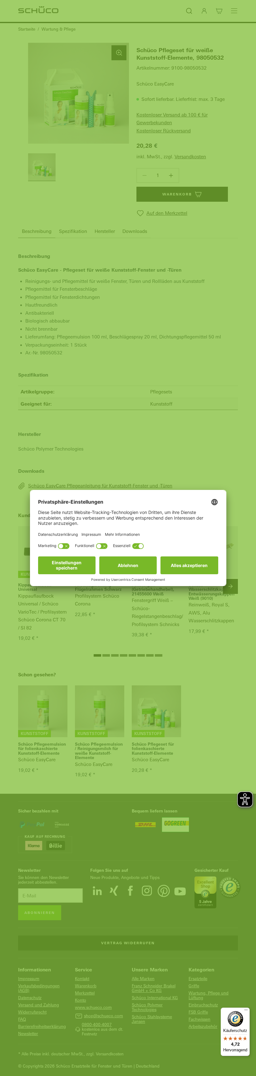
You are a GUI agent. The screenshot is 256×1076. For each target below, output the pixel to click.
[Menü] (246, 1011)
